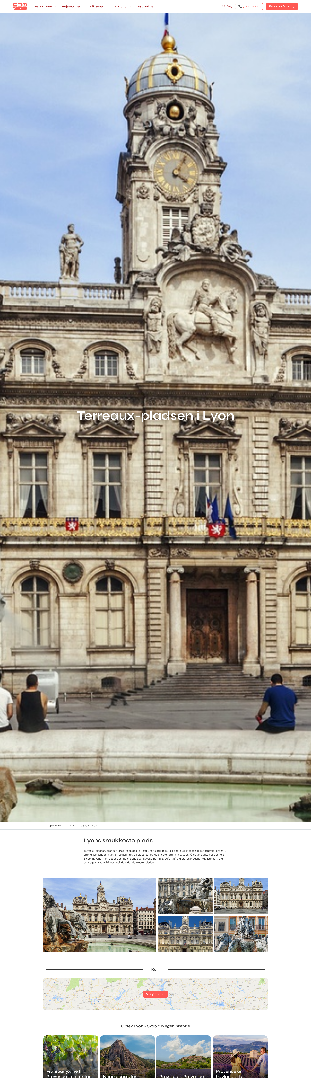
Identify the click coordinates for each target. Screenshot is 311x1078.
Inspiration (54, 825)
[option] (100, 915)
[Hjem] (20, 6)
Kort (71, 825)
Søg (229, 6)
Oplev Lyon (89, 825)
